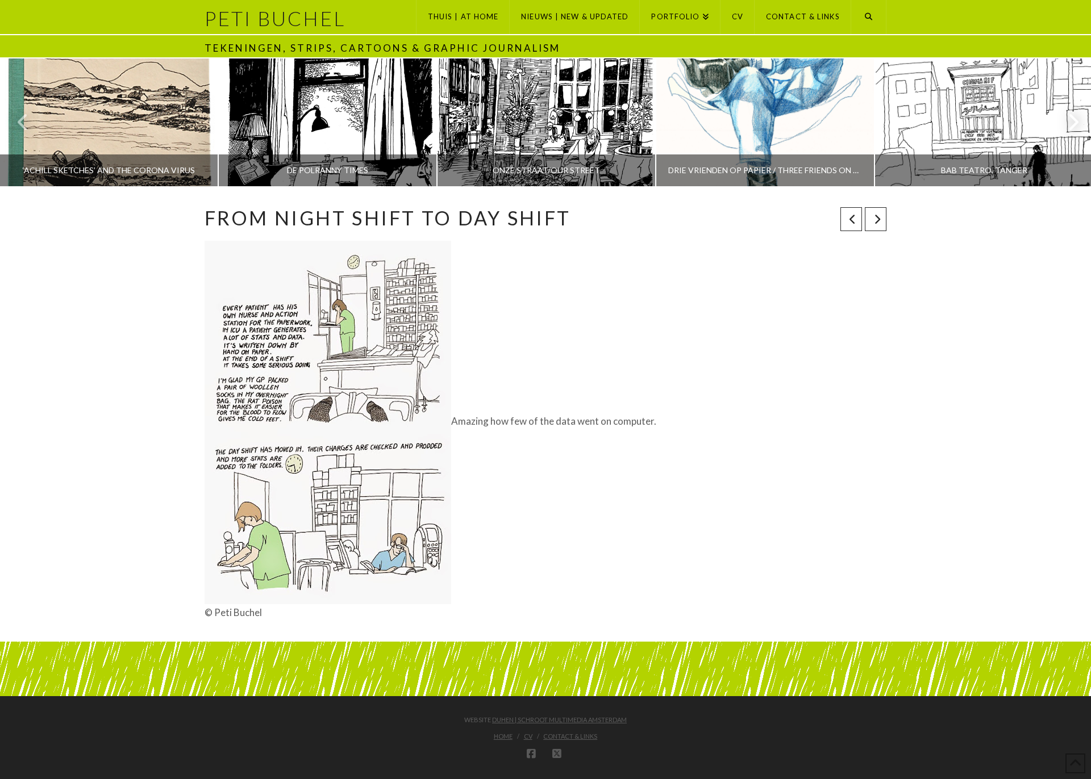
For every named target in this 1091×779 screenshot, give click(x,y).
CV (528, 736)
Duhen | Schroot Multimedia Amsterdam (559, 719)
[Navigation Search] (868, 17)
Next (1067, 122)
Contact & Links (570, 736)
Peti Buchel (275, 18)
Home (503, 736)
